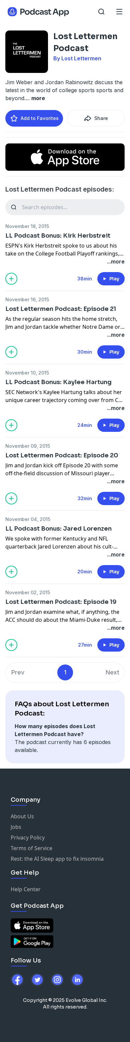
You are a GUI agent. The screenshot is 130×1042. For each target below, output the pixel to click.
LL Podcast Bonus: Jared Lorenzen (58, 528)
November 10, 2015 (27, 373)
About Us (22, 816)
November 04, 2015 (27, 519)
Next (112, 672)
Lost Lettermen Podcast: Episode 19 (61, 602)
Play (114, 279)
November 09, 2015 (27, 446)
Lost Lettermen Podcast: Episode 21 (60, 309)
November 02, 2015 (27, 592)
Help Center (26, 889)
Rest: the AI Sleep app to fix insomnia (57, 858)
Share (101, 118)
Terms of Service (31, 848)
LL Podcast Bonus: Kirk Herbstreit (57, 235)
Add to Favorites (40, 118)
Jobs (16, 827)
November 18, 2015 (27, 226)
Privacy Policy (28, 837)
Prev (17, 672)
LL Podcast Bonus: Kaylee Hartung (58, 382)
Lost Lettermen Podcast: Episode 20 (61, 455)
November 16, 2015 (27, 299)
